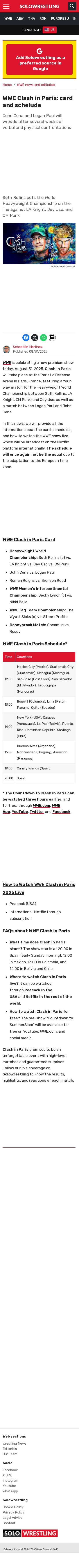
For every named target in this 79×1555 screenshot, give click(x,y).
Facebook (61, 811)
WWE (8, 19)
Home (7, 85)
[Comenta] (52, 337)
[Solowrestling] (39, 6)
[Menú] (6, 6)
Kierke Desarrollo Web (46, 1549)
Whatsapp (10, 1491)
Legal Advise (12, 1518)
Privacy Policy (13, 1512)
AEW (20, 19)
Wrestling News (15, 1443)
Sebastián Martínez (28, 347)
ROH (43, 19)
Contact (9, 1523)
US (53, 30)
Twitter (37, 811)
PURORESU (60, 19)
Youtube (9, 1486)
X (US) (7, 1475)
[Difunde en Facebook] (25, 337)
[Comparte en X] (34, 337)
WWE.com (41, 805)
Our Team (10, 1454)
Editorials (10, 1449)
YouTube (20, 811)
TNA (31, 19)
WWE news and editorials (36, 85)
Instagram (10, 1481)
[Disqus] (39, 1241)
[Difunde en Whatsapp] (43, 337)
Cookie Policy (13, 1507)
